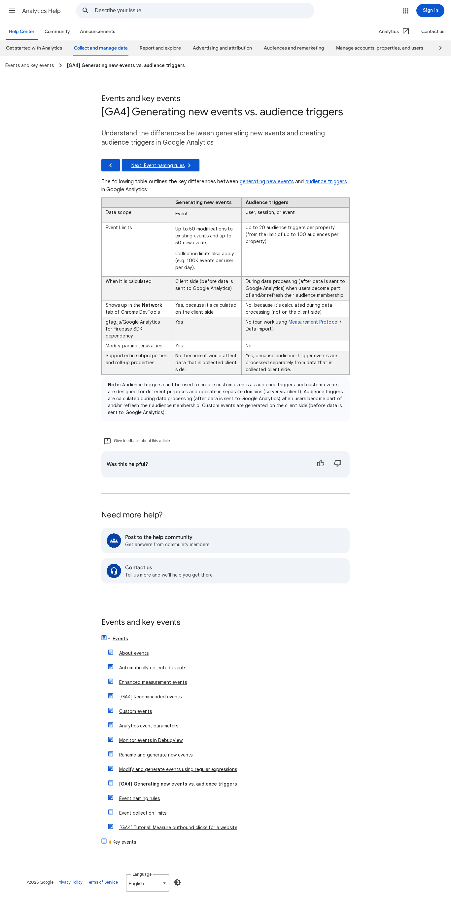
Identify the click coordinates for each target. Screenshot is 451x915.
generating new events (267, 181)
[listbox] (147, 883)
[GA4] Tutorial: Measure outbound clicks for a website (178, 827)
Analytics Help (41, 11)
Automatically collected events (152, 668)
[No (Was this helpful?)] (337, 464)
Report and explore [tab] (160, 48)
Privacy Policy (70, 882)
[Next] (437, 48)
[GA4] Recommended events (150, 697)
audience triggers (326, 181)
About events (134, 653)
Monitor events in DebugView (151, 740)
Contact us (432, 31)
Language (142, 874)
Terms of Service (102, 882)
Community (57, 31)
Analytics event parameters (148, 726)
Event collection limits (142, 813)
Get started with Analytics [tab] (34, 48)
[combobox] (204, 10)
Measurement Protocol (313, 322)
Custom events (135, 711)
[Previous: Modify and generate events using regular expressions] (110, 165)
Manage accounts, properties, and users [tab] (379, 48)
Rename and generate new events (155, 755)
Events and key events (140, 622)
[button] (12, 10)
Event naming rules (139, 798)
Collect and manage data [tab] (101, 48)
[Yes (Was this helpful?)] (320, 464)
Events (120, 639)
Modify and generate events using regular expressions (178, 769)
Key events (124, 842)
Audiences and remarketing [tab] (294, 48)
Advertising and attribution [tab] (222, 48)
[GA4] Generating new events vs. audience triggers (178, 784)
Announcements (97, 31)
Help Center (22, 31)
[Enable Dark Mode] (177, 882)
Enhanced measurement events (153, 682)
